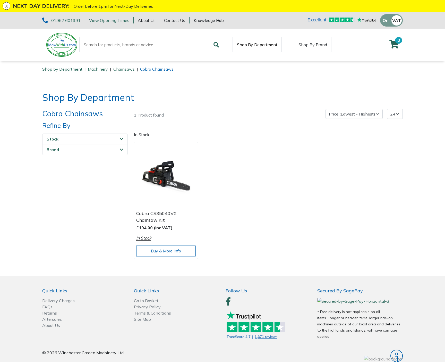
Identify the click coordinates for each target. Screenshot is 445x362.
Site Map (142, 319)
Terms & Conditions (152, 313)
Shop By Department (257, 44)
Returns (49, 313)
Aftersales (52, 319)
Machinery (98, 69)
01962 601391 (66, 20)
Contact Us (174, 20)
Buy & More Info (166, 250)
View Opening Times (109, 20)
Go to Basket (146, 300)
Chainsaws (124, 69)
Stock (52, 139)
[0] (394, 45)
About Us (147, 20)
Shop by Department (62, 69)
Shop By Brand (312, 44)
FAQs (47, 306)
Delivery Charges (58, 300)
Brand (53, 149)
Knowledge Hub (209, 20)
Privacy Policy (147, 306)
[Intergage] (360, 356)
